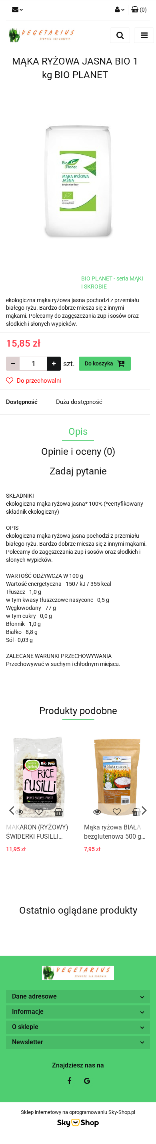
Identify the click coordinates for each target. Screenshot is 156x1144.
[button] (139, 10)
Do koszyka (99, 363)
